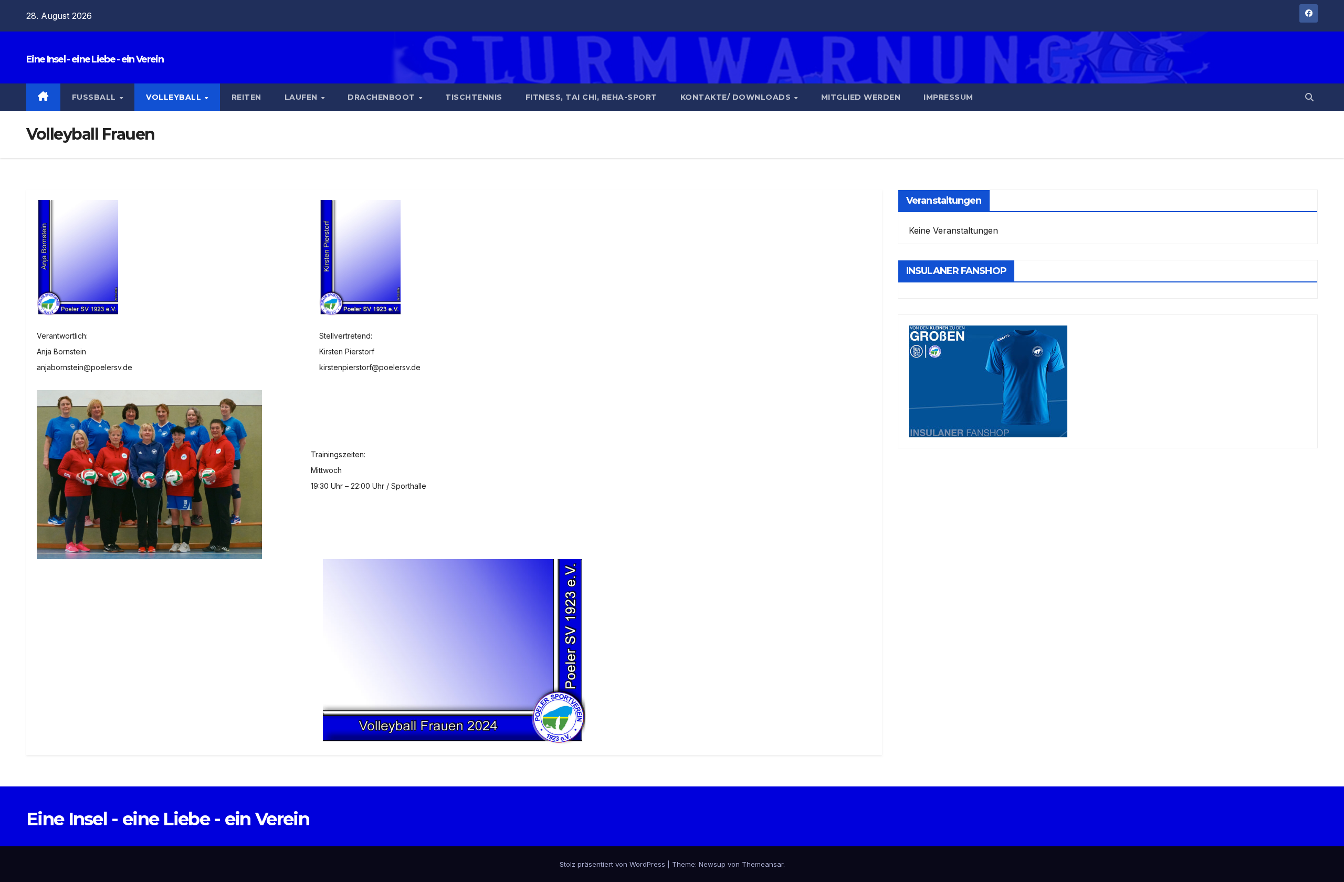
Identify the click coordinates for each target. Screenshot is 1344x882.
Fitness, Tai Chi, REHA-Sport (591, 97)
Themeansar (762, 864)
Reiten (246, 97)
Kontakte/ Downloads (736, 97)
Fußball (95, 97)
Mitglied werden (861, 97)
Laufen (302, 97)
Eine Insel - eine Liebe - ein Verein (94, 59)
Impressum (948, 97)
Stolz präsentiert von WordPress (613, 864)
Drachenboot (382, 97)
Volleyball (175, 97)
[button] (1309, 97)
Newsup (712, 864)
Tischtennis (473, 97)
